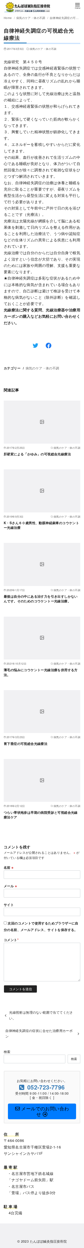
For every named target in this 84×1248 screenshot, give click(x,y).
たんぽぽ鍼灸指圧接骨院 (48, 1241)
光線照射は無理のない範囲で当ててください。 (41, 1015)
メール (10, 886)
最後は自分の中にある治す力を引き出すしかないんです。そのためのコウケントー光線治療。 (41, 598)
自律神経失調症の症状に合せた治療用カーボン (39, 1033)
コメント (11, 939)
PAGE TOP (77, 1206)
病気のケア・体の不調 (31, 18)
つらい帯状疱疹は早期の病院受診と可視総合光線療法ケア (41, 814)
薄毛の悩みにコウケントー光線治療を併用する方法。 (41, 672)
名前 (9, 867)
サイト (9, 904)
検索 (7, 1051)
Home (8, 18)
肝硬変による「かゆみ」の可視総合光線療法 (37, 454)
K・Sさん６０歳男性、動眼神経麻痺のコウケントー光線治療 (41, 525)
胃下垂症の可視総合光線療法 (25, 743)
